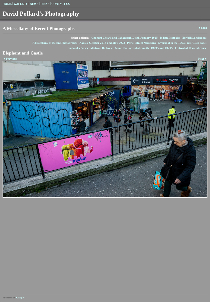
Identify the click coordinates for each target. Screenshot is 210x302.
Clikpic (20, 297)
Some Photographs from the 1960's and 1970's (144, 47)
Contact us (60, 3)
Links (44, 3)
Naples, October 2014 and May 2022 (102, 42)
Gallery (21, 3)
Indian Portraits (170, 37)
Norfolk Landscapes (194, 37)
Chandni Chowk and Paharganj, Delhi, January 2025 (124, 37)
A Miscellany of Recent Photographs (55, 42)
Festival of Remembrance (190, 47)
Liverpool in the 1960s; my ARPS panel (182, 42)
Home (7, 3)
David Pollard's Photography (41, 13)
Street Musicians (145, 42)
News (34, 3)
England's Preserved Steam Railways (90, 47)
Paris (130, 42)
